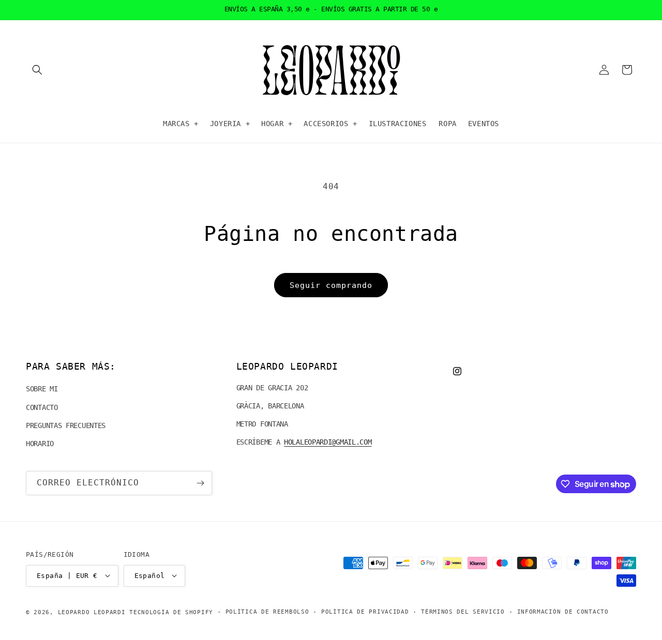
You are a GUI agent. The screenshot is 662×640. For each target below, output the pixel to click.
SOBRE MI (42, 389)
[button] (37, 69)
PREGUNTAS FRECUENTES (66, 425)
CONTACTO (42, 407)
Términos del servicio (463, 611)
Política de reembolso (267, 611)
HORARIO (40, 443)
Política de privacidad (365, 611)
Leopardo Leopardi (92, 611)
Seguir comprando (331, 285)
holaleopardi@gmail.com (327, 442)
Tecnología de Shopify (171, 611)
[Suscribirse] (200, 483)
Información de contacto (563, 611)
